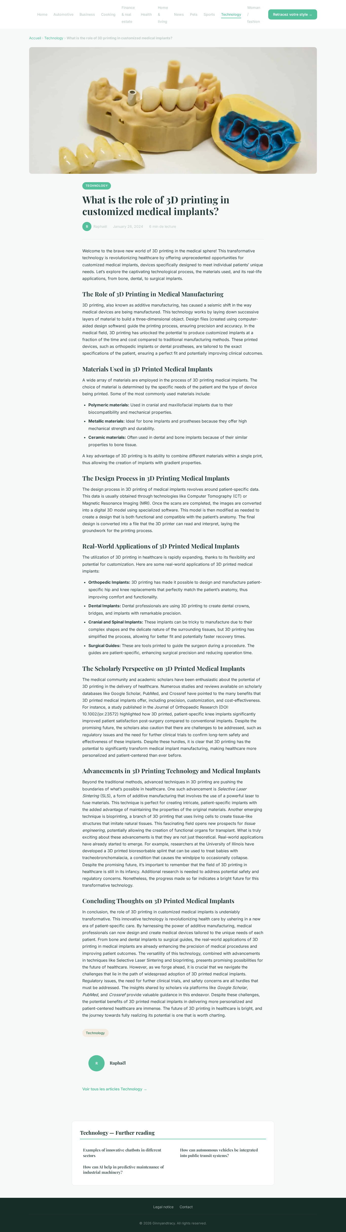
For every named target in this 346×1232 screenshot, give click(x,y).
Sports (209, 14)
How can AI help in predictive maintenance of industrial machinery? (123, 1169)
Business (87, 14)
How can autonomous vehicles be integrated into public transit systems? (219, 1152)
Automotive (63, 14)
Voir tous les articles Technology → (114, 1089)
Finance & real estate (128, 14)
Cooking (108, 14)
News (179, 14)
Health (146, 14)
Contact (186, 1207)
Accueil (35, 38)
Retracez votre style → (292, 14)
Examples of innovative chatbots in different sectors (122, 1152)
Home (42, 14)
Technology (231, 14)
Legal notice (163, 1207)
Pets (194, 14)
